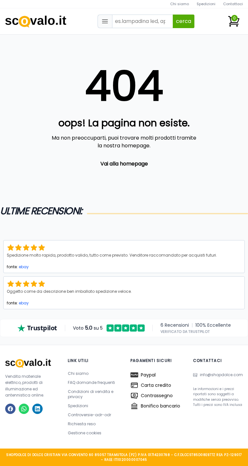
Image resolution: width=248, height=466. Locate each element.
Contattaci (233, 3)
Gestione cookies (84, 433)
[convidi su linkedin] (37, 409)
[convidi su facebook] (10, 409)
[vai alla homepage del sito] (30, 363)
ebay (24, 267)
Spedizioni (206, 3)
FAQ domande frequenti (91, 382)
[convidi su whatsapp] (24, 409)
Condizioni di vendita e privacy (90, 394)
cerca (183, 21)
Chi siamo (179, 3)
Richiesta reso (82, 424)
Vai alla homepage (124, 163)
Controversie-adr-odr (89, 415)
